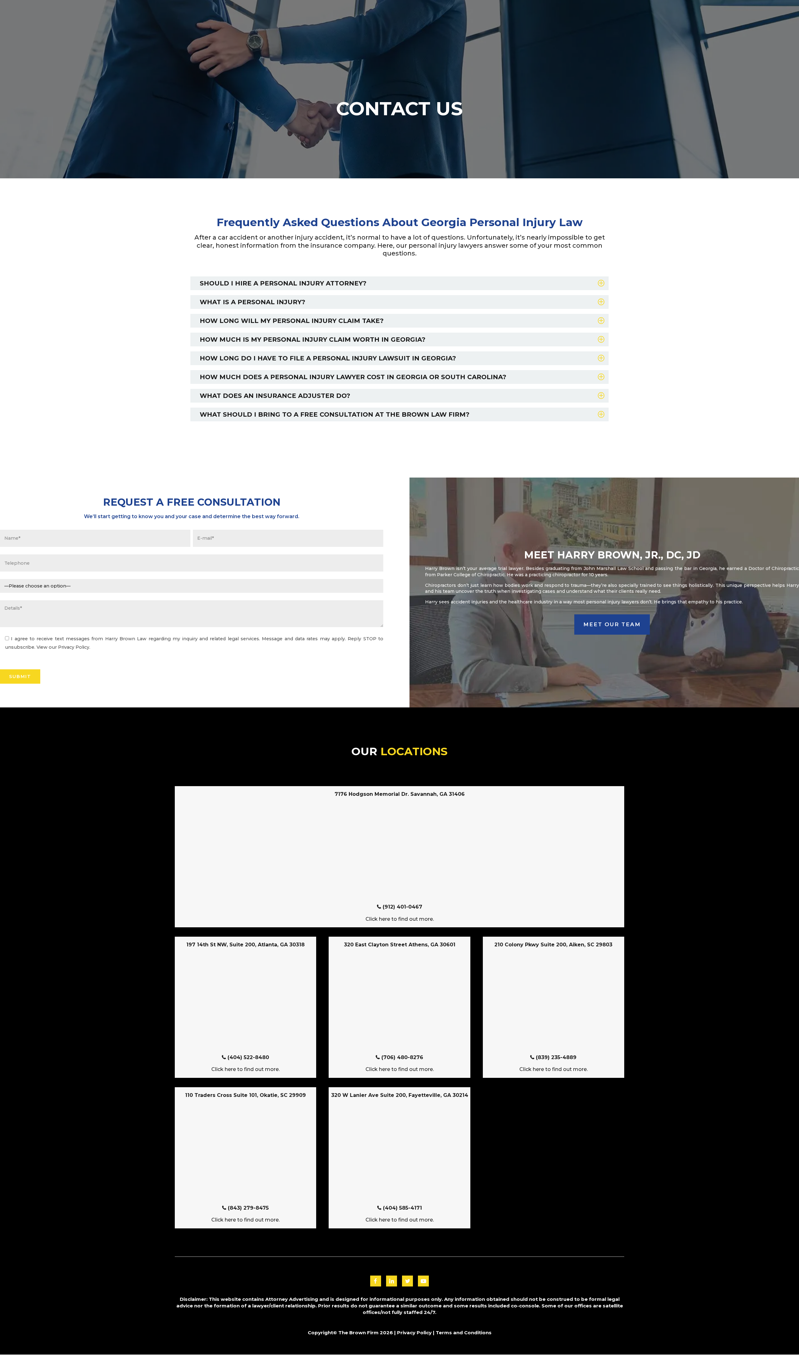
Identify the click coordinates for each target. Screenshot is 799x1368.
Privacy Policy (414, 1333)
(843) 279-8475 (248, 1208)
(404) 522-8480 (248, 1057)
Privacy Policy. (74, 647)
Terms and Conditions (464, 1333)
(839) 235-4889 (556, 1057)
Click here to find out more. (399, 919)
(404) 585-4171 (402, 1208)
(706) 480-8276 (402, 1057)
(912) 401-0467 (402, 907)
